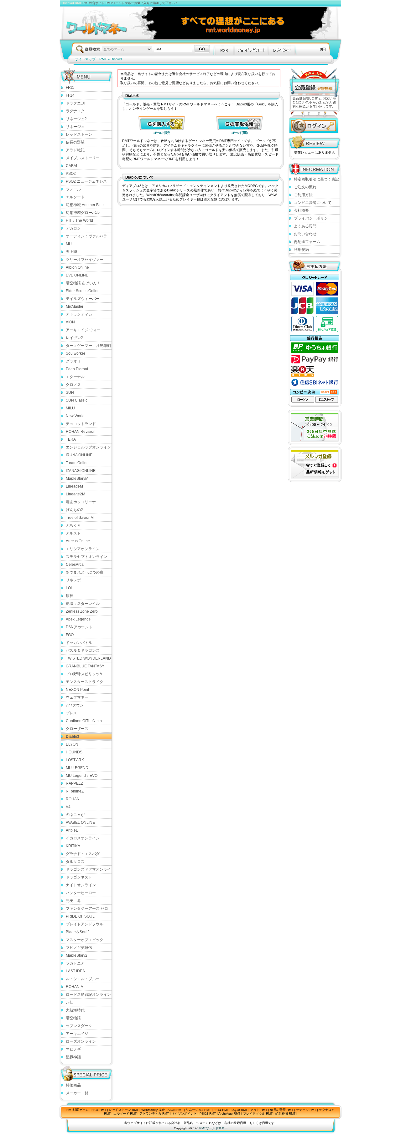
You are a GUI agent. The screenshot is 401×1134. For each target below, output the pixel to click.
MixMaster (74, 306)
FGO (70, 635)
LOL (69, 588)
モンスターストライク (84, 682)
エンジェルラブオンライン (88, 447)
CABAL (72, 166)
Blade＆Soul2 (78, 932)
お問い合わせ (305, 234)
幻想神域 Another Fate (85, 205)
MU (69, 244)
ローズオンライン (81, 1041)
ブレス (71, 713)
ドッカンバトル (79, 642)
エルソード (75, 197)
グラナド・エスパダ (83, 854)
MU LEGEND (77, 768)
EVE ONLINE (77, 275)
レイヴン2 (74, 338)
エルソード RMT (125, 1113)
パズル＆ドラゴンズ (83, 650)
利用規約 (301, 249)
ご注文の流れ (305, 187)
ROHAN (73, 799)
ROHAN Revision (81, 431)
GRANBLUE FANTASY (85, 666)
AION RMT (175, 1109)
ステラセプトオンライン (86, 556)
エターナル (75, 377)
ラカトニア (75, 963)
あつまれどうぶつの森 (84, 572)
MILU (70, 408)
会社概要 (301, 210)
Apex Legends (78, 619)
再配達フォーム (307, 242)
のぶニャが (75, 815)
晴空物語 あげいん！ (83, 283)
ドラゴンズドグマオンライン (88, 870)
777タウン (75, 705)
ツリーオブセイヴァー (84, 259)
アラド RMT (258, 1109)
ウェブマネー (77, 697)
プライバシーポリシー (312, 218)
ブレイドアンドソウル (84, 924)
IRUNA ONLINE (79, 455)
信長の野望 (75, 142)
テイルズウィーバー (83, 298)
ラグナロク (75, 111)
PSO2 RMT (208, 1113)
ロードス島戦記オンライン (88, 994)
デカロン (73, 228)
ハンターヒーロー (81, 893)
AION (70, 322)
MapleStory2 (76, 955)
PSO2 (71, 173)
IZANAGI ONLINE (81, 470)
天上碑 (71, 252)
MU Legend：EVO (81, 775)
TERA (71, 439)
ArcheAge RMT (229, 1113)
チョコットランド (81, 424)
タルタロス (75, 861)
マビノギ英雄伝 (79, 947)
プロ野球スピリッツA (84, 674)
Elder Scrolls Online (83, 291)
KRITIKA (73, 846)
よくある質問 (305, 226)
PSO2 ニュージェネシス (86, 181)
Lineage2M (75, 494)
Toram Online (77, 463)
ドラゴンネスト (79, 877)
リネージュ (75, 126)
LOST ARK (75, 760)
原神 (69, 596)
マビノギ (73, 1049)
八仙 (69, 1002)
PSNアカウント (79, 627)
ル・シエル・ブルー (83, 979)
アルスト (73, 533)
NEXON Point (77, 689)
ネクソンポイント (184, 1113)
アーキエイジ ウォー (83, 330)
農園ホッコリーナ (81, 502)
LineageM (74, 486)
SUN (70, 392)
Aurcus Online (78, 541)
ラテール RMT (306, 1109)
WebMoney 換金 (153, 1109)
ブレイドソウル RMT (258, 1113)
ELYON (72, 744)
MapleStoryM (77, 478)
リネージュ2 (76, 119)
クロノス (73, 384)
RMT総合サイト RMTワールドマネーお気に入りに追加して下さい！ (130, 3)
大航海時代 (75, 1010)
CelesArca (75, 564)
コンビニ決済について (312, 202)
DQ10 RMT (239, 1109)
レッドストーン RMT (123, 1109)
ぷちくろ (73, 525)
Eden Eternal (77, 369)
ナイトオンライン (81, 885)
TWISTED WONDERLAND (88, 658)
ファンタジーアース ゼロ (87, 908)
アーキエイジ (77, 1033)
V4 (68, 807)
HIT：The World (79, 220)
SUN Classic (76, 400)
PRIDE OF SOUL (80, 916)
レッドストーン (79, 134)
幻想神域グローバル (83, 212)
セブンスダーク (79, 1026)
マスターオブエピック (84, 940)
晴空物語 (73, 1018)
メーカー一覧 (77, 1093)
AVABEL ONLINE (80, 822)
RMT (103, 59)
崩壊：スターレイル (83, 603)
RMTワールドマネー (213, 1128)
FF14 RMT (221, 1109)
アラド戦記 (75, 150)
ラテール (73, 189)
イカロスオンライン (83, 838)
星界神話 (73, 1057)
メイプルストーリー (83, 158)
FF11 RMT (98, 1109)
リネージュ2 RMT (198, 1109)
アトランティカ (79, 314)
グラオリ (73, 361)
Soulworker (75, 353)
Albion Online (77, 267)
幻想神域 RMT (285, 1113)
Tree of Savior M (80, 517)
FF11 (70, 87)
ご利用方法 (303, 195)
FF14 (70, 95)
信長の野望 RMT (281, 1109)
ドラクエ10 (75, 103)
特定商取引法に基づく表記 (316, 179)
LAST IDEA (75, 971)
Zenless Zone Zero (82, 611)
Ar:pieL (72, 830)
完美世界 (73, 901)
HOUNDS (74, 752)
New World (75, 416)
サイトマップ (85, 59)
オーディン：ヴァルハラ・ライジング (88, 237)
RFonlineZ (75, 791)
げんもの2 (74, 510)
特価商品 (73, 1085)
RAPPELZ (74, 783)
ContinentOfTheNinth (84, 721)
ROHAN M (75, 987)
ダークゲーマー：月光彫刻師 (88, 346)
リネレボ (73, 580)
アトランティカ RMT (154, 1113)
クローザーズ (77, 728)
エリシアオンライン (83, 549)
